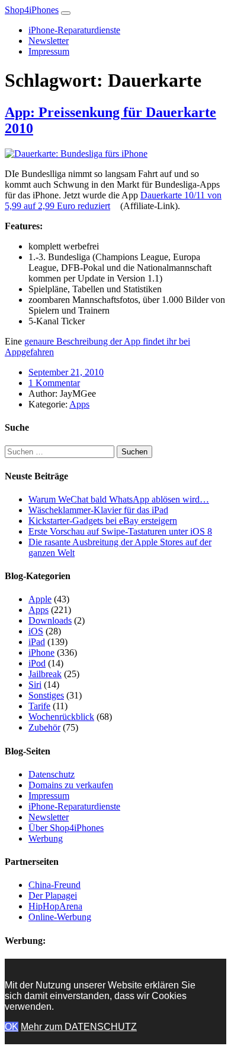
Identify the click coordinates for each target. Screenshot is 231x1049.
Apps (79, 404)
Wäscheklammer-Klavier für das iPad (98, 510)
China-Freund (54, 885)
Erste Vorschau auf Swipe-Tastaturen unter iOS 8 (120, 531)
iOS (35, 631)
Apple (40, 599)
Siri (34, 685)
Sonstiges (46, 695)
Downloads (50, 620)
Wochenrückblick (61, 717)
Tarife (39, 706)
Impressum (48, 51)
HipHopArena (55, 906)
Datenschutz (51, 774)
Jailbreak (45, 674)
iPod (37, 663)
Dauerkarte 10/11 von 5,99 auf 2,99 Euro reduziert (113, 200)
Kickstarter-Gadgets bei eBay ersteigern (102, 521)
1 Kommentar (54, 383)
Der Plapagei (52, 895)
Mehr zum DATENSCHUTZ (79, 1027)
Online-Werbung (59, 917)
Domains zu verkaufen (70, 785)
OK (11, 1027)
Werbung (45, 838)
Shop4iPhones (32, 10)
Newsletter (48, 41)
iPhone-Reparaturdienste (74, 30)
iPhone (41, 652)
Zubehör (44, 727)
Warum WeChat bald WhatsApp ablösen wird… (118, 499)
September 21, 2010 (66, 372)
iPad (36, 642)
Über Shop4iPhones (66, 828)
